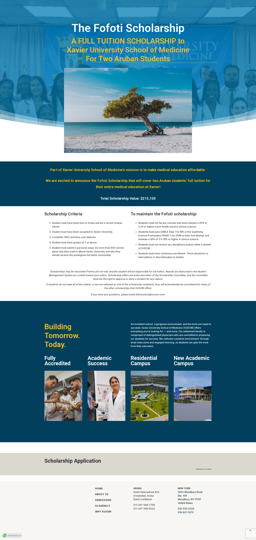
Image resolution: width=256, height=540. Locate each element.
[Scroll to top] (250, 533)
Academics (102, 505)
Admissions (103, 500)
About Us (101, 494)
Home (99, 488)
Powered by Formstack (204, 469)
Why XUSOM (103, 511)
